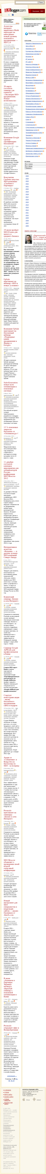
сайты (11, 1038)
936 (5, 291)
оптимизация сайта (9, 53)
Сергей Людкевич (8, 199)
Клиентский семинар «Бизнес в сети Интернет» (11, 598)
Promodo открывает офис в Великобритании (11, 1027)
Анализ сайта (8, 1096)
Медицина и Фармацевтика (34, 80)
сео (12, 299)
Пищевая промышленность (34, 101)
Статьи (6, 1092)
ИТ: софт (28, 62)
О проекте (7, 1090)
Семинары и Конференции (34, 114)
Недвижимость (30, 90)
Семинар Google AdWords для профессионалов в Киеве (11, 650)
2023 (27, 181)
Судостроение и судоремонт (34, 127)
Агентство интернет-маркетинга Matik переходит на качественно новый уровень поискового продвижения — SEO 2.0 (11, 34)
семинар (8, 108)
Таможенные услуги (32, 130)
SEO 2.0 (9, 56)
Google (11, 293)
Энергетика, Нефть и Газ (33, 153)
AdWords (6, 151)
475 (17, 484)
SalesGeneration (8, 395)
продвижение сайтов (11, 773)
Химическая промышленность (35, 148)
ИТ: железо (29, 59)
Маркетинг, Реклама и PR (33, 72)
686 (17, 395)
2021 (27, 186)
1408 (8, 658)
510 (11, 875)
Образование (11, 304)
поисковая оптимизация (10, 55)
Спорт (28, 119)
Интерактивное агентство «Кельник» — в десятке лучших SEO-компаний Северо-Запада (11, 552)
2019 (27, 191)
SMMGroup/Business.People (11, 240)
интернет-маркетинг (9, 301)
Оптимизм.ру (7, 438)
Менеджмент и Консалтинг (34, 82)
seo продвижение (8, 403)
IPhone (28, 1099)
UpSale (15, 293)
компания (6, 875)
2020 (27, 189)
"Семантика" (7, 775)
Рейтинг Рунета (8, 568)
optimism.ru (7, 443)
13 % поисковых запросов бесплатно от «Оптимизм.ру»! (11, 430)
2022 (27, 183)
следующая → (12, 1076)
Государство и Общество (33, 51)
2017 (27, 197)
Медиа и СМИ (30, 77)
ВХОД (42, 11)
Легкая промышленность (33, 69)
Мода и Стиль (30, 88)
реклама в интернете (9, 1042)
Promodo (17, 603)
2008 (27, 220)
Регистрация (36, 11)
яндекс (5, 295)
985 (5, 351)
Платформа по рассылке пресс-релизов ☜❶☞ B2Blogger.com (10, 1146)
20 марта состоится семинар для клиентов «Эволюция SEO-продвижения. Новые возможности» (11, 93)
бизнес (5, 113)
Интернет (29, 56)
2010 (27, 215)
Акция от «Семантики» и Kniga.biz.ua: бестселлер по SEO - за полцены (11, 761)
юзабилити (7, 1038)
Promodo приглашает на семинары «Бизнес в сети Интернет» (10, 814)
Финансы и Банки (31, 145)
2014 (27, 204)
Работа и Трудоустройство (34, 111)
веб (11, 1039)
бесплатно (12, 305)
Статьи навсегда (7, 1100)
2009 (27, 218)
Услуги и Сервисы (31, 143)
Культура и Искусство (32, 67)
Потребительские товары (33, 106)
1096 (17, 48)
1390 (6, 1034)
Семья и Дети (30, 117)
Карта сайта (8, 1094)
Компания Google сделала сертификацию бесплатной (11, 140)
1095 (5, 919)
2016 (27, 199)
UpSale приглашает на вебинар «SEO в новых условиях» (11, 282)
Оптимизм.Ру (9, 439)
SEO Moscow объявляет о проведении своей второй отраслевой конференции (11, 865)
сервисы (6, 926)
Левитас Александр (31, 231)
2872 (14, 190)
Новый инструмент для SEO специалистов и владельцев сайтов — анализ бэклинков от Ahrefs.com (11, 907)
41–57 (13, 1081)
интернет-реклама (9, 610)
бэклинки (9, 924)
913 (15, 438)
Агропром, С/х (30, 48)
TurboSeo (10, 247)
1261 (13, 823)
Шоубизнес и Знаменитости (34, 151)
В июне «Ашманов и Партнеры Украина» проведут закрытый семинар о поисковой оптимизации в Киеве (10, 987)
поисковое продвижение (12, 51)
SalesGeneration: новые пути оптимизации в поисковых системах (11, 386)
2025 (27, 176)
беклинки (14, 924)
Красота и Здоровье (32, 64)
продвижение (12, 191)
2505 (8, 242)
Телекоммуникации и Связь (34, 132)
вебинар (14, 302)
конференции (10, 879)
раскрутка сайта (8, 713)
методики (6, 489)
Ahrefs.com (15, 917)
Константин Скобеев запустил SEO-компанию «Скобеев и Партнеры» (11, 181)
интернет (16, 299)
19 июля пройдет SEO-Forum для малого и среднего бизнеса (11, 233)
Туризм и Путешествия (33, 140)
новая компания (8, 193)
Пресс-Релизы (8, 19)
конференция (9, 486)
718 (12, 563)
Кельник (11, 565)
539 (15, 710)
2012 (27, 210)
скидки (11, 780)
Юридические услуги (32, 156)
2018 (27, 194)
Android (39, 1099)
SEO (5, 56)
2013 (27, 207)
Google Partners (10, 150)
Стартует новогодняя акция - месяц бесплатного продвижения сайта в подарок (11, 700)
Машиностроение (31, 75)
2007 (27, 223)
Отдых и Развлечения (32, 96)
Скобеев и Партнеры (9, 198)
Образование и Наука (32, 93)
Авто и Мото (29, 46)
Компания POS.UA (9, 770)
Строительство (30, 124)
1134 (12, 1001)
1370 (8, 605)
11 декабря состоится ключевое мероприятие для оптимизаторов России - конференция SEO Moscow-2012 (11, 470)
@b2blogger (30, 1095)
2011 (27, 212)
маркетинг (14, 487)
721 (11, 148)
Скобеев (13, 196)
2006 (27, 225)
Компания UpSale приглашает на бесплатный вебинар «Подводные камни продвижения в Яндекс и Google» (11, 336)
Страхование (30, 122)
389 (12, 107)
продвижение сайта (11, 711)
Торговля (28, 135)
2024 (27, 178)
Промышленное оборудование (35, 109)
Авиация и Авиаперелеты (33, 43)
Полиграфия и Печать (32, 103)
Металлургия (30, 85)
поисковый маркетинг (10, 110)
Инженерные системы (32, 54)
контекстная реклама (9, 612)
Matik (13, 56)
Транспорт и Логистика (33, 138)
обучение (6, 305)
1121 (5, 772)
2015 (27, 202)
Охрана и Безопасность (33, 98)
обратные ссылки (10, 921)
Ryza (9, 153)
